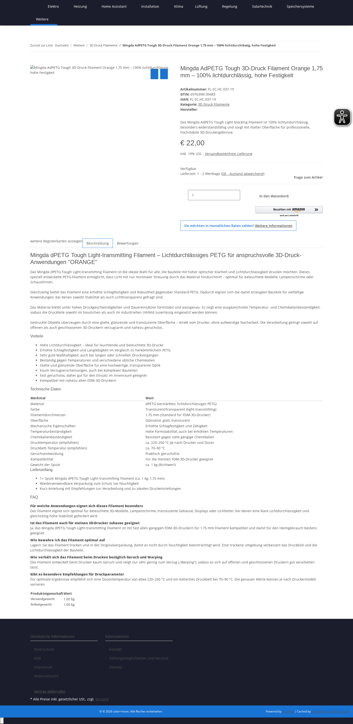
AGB (37, 658)
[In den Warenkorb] (34, 62)
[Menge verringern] (184, 195)
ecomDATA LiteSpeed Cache (330, 711)
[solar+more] (36, 6)
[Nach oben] (2, 721)
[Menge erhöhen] (244, 195)
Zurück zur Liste (41, 45)
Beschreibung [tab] (97, 243)
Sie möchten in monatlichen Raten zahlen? (238, 225)
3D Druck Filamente (214, 104)
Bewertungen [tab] (128, 243)
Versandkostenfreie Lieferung (228, 153)
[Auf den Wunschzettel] (164, 74)
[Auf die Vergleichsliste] (154, 74)
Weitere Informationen (273, 225)
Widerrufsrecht (46, 676)
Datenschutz (44, 649)
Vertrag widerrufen (49, 691)
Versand (102, 699)
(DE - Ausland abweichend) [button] (242, 173)
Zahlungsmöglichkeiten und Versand (138, 658)
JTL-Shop (288, 711)
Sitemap (115, 667)
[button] (289, 211)
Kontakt (115, 649)
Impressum (43, 667)
